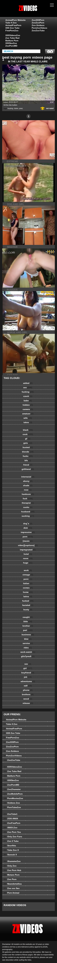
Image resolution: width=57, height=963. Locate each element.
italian (27, 583)
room (28, 558)
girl (27, 668)
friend (27, 465)
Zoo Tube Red (12, 38)
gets (27, 443)
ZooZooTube (38, 30)
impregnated (28, 550)
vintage (28, 574)
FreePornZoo (11, 30)
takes (28, 422)
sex (27, 387)
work (28, 570)
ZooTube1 (10, 814)
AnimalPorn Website (15, 20)
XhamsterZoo (12, 861)
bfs (28, 460)
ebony (28, 481)
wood (27, 699)
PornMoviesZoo (13, 798)
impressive (28, 532)
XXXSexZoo (11, 43)
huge (27, 563)
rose (28, 490)
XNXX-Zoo (10, 827)
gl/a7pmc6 (27, 656)
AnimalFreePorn (13, 25)
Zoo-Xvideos (38, 25)
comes (28, 588)
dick (28, 528)
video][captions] (28, 545)
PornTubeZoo (12, 807)
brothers (28, 694)
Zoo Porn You (12, 832)
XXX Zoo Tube (12, 28)
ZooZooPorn (38, 23)
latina (27, 596)
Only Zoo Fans (13, 836)
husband (27, 511)
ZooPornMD (11, 46)
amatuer (27, 413)
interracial (27, 477)
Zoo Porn (10, 879)
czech (27, 396)
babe (28, 400)
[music (28, 541)
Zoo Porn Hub (12, 870)
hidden (28, 405)
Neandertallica (13, 884)
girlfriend (28, 469)
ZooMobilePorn (13, 794)
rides (28, 647)
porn (28, 536)
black (28, 430)
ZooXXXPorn (38, 20)
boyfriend (27, 672)
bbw (28, 639)
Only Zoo (10, 866)
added (28, 383)
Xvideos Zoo (12, 803)
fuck (28, 498)
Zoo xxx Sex (12, 888)
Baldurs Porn (11, 40)
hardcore (28, 494)
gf (27, 438)
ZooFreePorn (12, 823)
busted (28, 447)
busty (27, 609)
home (28, 592)
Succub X (10, 854)
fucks (28, 456)
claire (16, 108)
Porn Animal (11, 893)
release (28, 703)
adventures (28, 681)
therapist (28, 503)
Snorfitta (10, 845)
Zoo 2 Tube (11, 841)
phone (28, 690)
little (27, 621)
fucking (28, 392)
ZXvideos (35, 11)
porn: (28, 579)
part (28, 630)
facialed (27, 605)
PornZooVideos (39, 28)
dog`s (27, 523)
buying (10, 108)
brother (28, 626)
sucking (28, 516)
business (28, 634)
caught (28, 617)
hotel (28, 554)
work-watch (27, 652)
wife (28, 418)
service (28, 643)
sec (27, 664)
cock (28, 434)
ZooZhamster (12, 789)
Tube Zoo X (11, 850)
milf (28, 686)
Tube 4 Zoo (11, 23)
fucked (27, 601)
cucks (27, 507)
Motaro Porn (12, 875)
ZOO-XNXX (11, 818)
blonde (27, 452)
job (28, 677)
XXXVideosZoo (12, 35)
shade (27, 485)
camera (28, 409)
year (21, 108)
